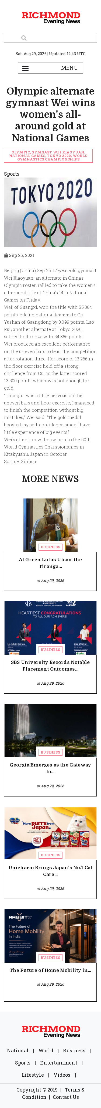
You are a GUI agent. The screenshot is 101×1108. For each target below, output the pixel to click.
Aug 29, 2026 (52, 580)
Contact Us (66, 1097)
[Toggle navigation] (25, 67)
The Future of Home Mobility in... (50, 970)
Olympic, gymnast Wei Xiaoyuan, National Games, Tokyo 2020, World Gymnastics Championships (48, 156)
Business (50, 546)
